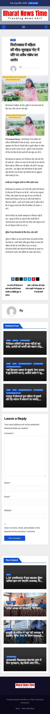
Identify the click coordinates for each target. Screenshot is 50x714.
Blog (8, 574)
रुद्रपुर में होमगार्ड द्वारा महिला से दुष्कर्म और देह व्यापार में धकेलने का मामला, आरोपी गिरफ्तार (23, 399)
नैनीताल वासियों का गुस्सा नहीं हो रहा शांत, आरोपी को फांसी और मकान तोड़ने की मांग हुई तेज (24, 346)
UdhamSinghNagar (25, 363)
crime (13, 40)
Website (7, 510)
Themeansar (25, 703)
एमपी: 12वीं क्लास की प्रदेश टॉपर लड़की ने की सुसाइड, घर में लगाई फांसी (35, 288)
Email (7, 497)
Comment (9, 433)
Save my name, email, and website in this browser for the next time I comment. (22, 529)
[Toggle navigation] (23, 27)
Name (7, 483)
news (14, 363)
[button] (42, 27)
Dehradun (10, 602)
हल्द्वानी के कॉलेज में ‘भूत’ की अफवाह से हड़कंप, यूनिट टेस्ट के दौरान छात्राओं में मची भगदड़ (24, 635)
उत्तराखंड (9, 629)
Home (18, 708)
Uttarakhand (25, 340)
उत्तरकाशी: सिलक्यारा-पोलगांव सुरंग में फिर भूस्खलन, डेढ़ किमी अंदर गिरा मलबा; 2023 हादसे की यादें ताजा (23, 663)
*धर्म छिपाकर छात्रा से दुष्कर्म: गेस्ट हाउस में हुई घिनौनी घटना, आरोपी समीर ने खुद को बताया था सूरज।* (25, 373)
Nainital (15, 340)
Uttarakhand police (14, 366)
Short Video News (28, 708)
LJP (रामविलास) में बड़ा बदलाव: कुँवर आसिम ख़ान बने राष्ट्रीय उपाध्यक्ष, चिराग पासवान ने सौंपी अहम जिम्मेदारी (24, 581)
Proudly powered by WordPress (18, 699)
